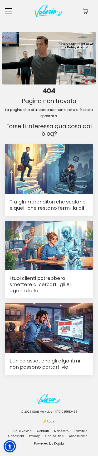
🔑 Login (49, 421)
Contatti (43, 431)
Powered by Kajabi (49, 443)
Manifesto (61, 431)
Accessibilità (78, 436)
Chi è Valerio (22, 431)
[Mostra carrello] (85, 11)
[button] (10, 446)
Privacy (34, 436)
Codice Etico (54, 436)
